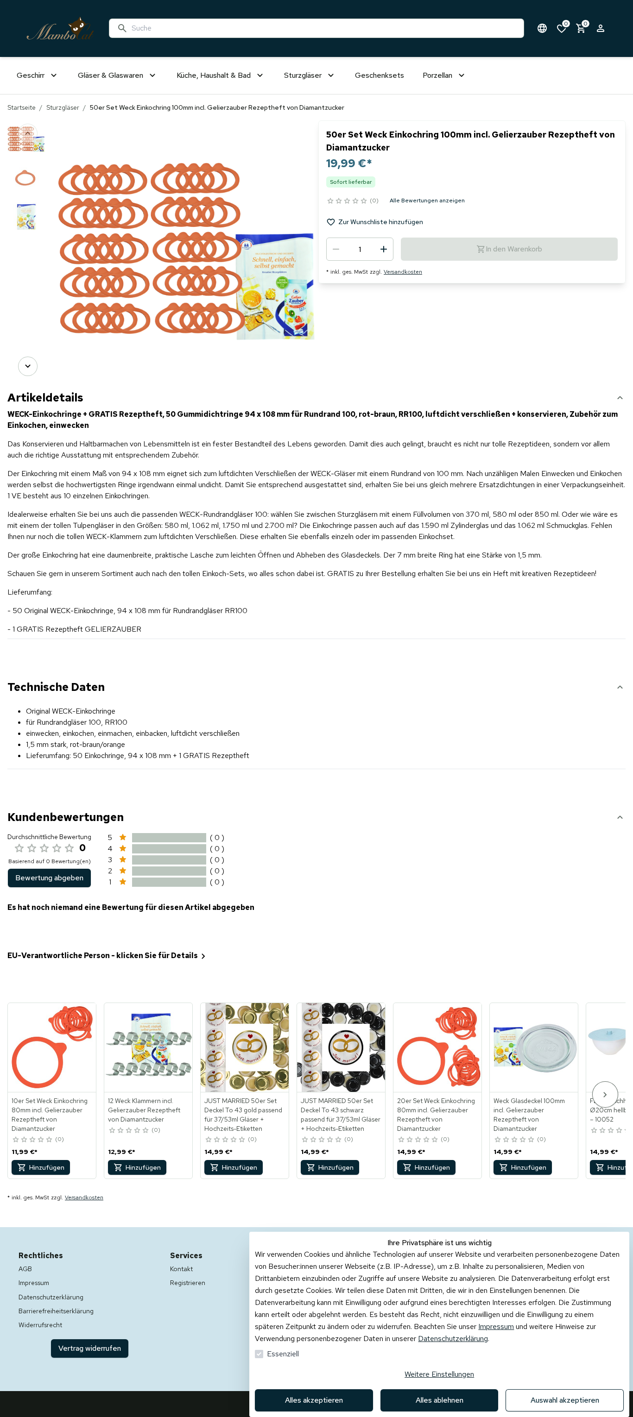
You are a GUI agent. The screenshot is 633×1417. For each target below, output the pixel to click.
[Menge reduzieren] (336, 249)
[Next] (28, 366)
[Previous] (28, 133)
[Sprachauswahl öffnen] (542, 28)
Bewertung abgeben (49, 878)
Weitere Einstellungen (439, 1374)
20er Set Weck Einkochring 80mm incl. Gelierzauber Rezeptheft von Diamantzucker (436, 1115)
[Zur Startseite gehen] (60, 28)
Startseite (21, 107)
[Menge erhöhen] (383, 249)
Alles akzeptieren (314, 1400)
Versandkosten (403, 272)
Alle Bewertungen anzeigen (427, 200)
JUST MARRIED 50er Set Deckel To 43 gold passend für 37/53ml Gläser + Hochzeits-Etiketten (243, 1115)
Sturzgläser (62, 107)
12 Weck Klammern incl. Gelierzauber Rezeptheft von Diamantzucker (144, 1110)
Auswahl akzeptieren (565, 1400)
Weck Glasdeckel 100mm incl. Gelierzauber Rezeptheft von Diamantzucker (529, 1115)
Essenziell (283, 1354)
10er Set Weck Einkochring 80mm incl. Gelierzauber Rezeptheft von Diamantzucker (50, 1115)
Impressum (496, 1326)
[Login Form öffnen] (600, 28)
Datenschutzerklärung (453, 1338)
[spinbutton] (360, 249)
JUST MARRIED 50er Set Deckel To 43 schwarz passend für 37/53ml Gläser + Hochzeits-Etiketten (340, 1115)
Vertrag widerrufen (89, 1348)
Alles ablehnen (439, 1400)
